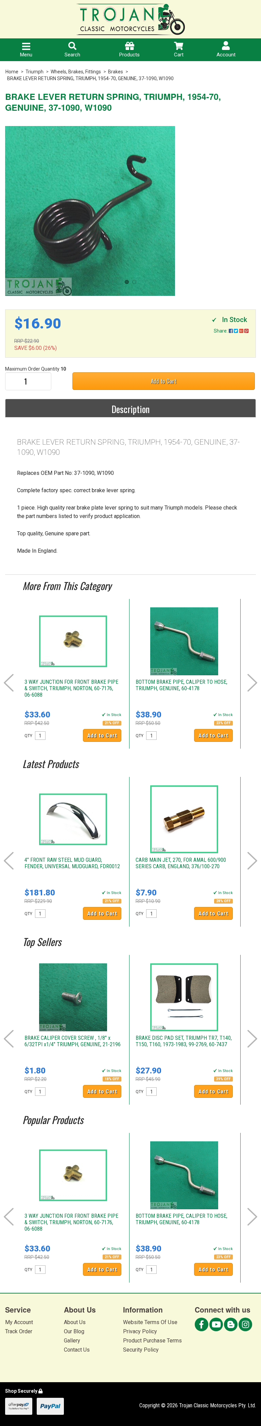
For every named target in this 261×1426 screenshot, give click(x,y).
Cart (179, 55)
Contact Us (77, 1350)
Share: (221, 331)
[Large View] (130, 211)
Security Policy (141, 1350)
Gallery (72, 1340)
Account (226, 55)
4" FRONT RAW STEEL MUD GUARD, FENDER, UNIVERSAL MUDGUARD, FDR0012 (72, 863)
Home (11, 71)
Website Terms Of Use (150, 1322)
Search (72, 55)
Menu (26, 55)
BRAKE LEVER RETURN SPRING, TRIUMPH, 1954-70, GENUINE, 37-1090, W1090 (90, 78)
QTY (28, 735)
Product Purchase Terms (152, 1340)
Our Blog (74, 1331)
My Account (19, 1322)
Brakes (115, 71)
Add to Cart (163, 381)
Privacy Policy (140, 1331)
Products (129, 55)
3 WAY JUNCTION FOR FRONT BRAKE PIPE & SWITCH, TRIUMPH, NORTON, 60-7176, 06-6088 (71, 688)
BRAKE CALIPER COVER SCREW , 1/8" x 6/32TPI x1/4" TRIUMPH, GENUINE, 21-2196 (72, 1041)
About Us (75, 1322)
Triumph (34, 71)
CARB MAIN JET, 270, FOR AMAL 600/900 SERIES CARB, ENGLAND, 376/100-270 (181, 863)
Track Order (18, 1331)
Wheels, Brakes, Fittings (76, 71)
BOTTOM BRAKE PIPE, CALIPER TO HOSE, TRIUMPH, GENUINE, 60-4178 (181, 685)
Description (130, 409)
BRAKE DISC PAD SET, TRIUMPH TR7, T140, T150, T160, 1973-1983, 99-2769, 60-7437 (184, 1041)
